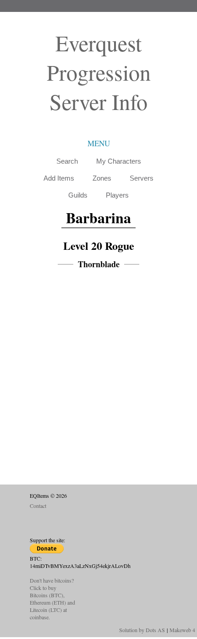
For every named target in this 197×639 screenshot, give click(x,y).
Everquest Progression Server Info (99, 72)
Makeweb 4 (182, 629)
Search (67, 161)
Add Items (59, 178)
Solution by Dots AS (142, 629)
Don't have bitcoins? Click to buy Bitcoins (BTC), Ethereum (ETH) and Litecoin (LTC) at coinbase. (52, 599)
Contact (38, 505)
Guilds (78, 195)
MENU (99, 143)
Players (117, 195)
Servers (141, 178)
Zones (102, 178)
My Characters (118, 161)
